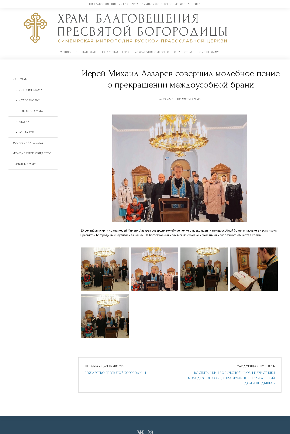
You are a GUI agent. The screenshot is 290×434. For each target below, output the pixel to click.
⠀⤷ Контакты (23, 132)
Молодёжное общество (152, 52)
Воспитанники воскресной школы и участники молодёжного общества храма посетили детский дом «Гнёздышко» (231, 378)
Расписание (68, 52)
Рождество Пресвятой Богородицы (115, 373)
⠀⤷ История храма (28, 90)
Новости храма (189, 99)
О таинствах (183, 52)
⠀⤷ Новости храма (28, 111)
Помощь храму (208, 52)
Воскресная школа (115, 52)
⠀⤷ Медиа (21, 121)
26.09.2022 (166, 99)
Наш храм (89, 52)
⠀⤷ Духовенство (26, 100)
